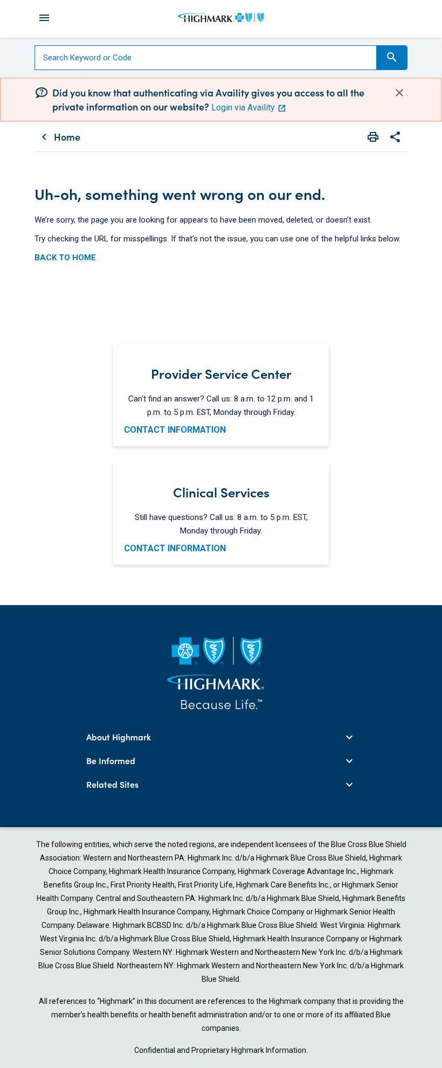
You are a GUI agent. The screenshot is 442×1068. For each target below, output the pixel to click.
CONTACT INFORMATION (175, 430)
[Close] (399, 92)
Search (391, 57)
